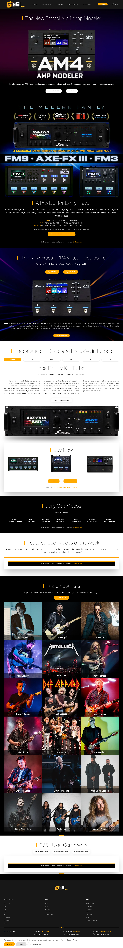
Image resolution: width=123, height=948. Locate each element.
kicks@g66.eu (45, 931)
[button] (115, 4)
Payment (89, 909)
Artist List (62, 597)
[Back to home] (15, 4)
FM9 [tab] (32, 359)
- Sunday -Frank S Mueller (109, 520)
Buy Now (63, 450)
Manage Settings (36, 944)
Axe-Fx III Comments (41, 852)
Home (35, 4)
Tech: (103, 931)
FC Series (7, 917)
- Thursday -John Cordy (60, 520)
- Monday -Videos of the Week (15, 520)
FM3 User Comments (81, 852)
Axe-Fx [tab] (12, 359)
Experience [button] (72, 4)
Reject (21, 944)
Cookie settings (77, 242)
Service (47, 912)
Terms (88, 912)
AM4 (5, 912)
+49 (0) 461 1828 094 (102, 934)
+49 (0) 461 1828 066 (42, 934)
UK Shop (71, 481)
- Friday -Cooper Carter (76, 520)
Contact (48, 909)
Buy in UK (72, 271)
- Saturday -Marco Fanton (92, 520)
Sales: (43, 931)
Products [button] (45, 4)
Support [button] (86, 4)
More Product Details (61, 400)
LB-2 (5, 923)
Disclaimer (89, 915)
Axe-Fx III (7, 903)
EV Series (7, 920)
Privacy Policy (72, 940)
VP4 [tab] (71, 359)
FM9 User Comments (61, 852)
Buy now (53, 271)
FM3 (5, 909)
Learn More (55, 91)
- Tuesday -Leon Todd (31, 520)
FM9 (5, 906)
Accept (9, 944)
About (47, 906)
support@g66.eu (105, 931)
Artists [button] (59, 4)
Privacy (88, 917)
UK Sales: (73, 931)
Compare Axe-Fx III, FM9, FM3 (63, 234)
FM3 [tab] (51, 359)
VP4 (5, 915)
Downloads (49, 915)
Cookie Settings (91, 920)
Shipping (89, 906)
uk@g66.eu (76, 931)
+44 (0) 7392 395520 (72, 934)
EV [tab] (110, 359)
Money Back (90, 903)
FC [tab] (91, 359)
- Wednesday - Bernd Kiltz (45, 520)
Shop (104, 4)
